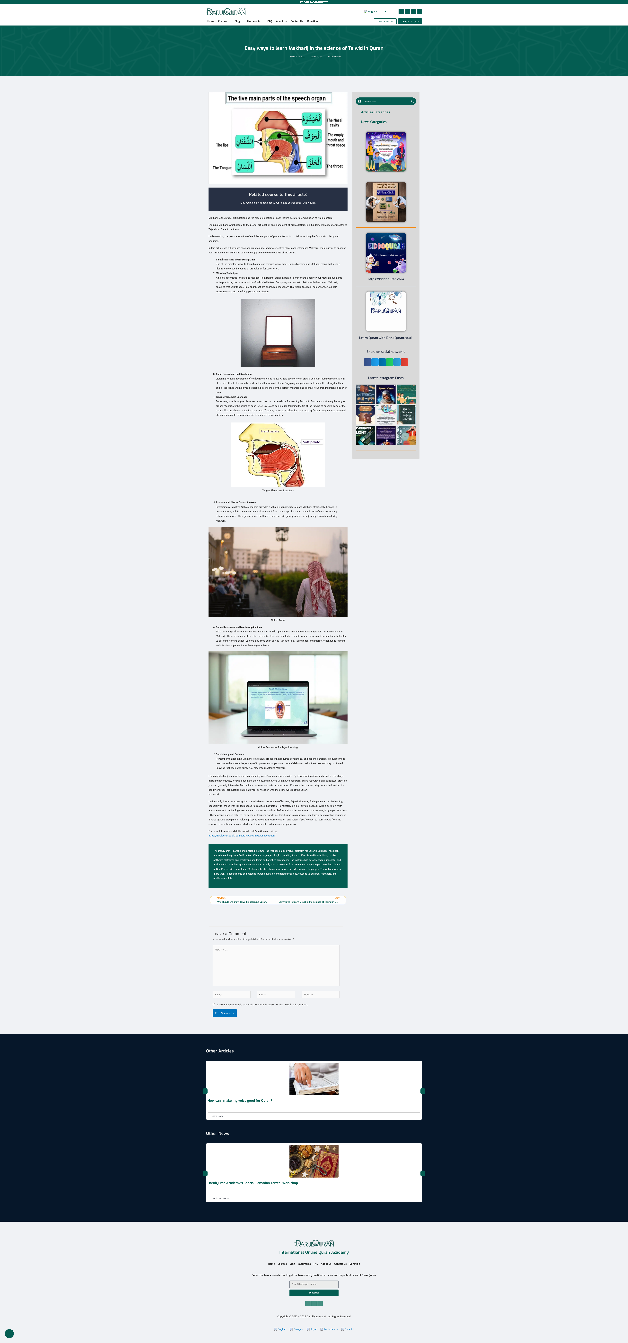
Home (210, 21)
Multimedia (253, 21)
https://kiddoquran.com (386, 279)
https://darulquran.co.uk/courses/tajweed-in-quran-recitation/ (242, 835)
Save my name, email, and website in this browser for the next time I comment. (262, 1004)
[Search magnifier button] (412, 101)
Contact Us (297, 21)
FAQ (269, 21)
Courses (222, 21)
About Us (281, 21)
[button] (367, 362)
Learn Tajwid (316, 57)
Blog (237, 21)
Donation (312, 21)
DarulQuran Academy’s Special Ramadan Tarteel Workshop (253, 1183)
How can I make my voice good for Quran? (240, 1100)
